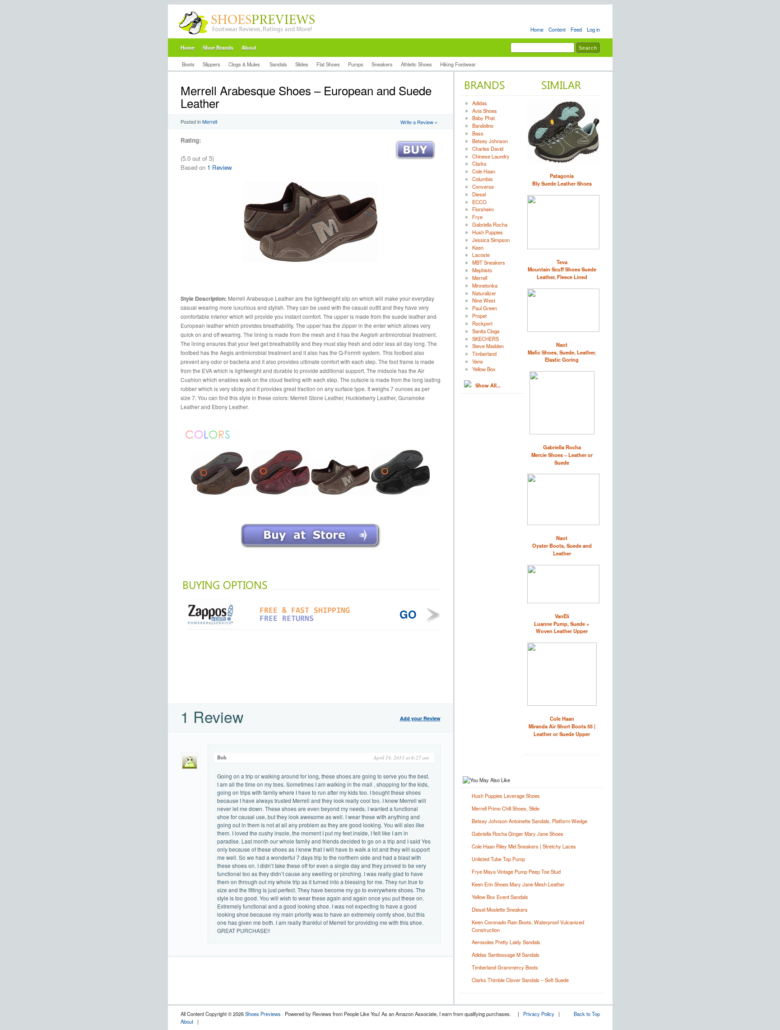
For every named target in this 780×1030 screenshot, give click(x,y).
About (248, 47)
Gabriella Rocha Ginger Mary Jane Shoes (517, 833)
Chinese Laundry (491, 156)
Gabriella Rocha (489, 224)
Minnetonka (484, 285)
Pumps (356, 64)
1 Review (219, 167)
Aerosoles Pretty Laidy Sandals (506, 942)
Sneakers (382, 64)
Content (557, 29)
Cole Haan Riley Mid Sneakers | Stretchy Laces (524, 846)
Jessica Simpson (491, 239)
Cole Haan (483, 171)
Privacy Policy (538, 1013)
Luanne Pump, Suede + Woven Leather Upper (562, 623)
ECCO (479, 201)
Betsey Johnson (490, 140)
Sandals (278, 64)
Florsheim (483, 209)
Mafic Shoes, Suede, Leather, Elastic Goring (562, 352)
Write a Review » (418, 122)
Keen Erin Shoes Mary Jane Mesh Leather (518, 884)
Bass (477, 133)
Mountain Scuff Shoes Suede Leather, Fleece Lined (562, 269)
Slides (302, 64)
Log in (593, 29)
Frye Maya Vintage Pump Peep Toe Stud (516, 871)
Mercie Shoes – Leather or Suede (562, 454)
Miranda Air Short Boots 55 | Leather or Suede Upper (562, 726)
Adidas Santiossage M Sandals (505, 954)
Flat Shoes (328, 64)
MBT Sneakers (488, 262)
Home (536, 29)
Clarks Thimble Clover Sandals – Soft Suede (520, 979)
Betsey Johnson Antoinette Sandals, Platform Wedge (529, 821)
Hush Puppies (487, 232)
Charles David (487, 148)
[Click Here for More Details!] (310, 549)
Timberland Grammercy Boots (505, 967)
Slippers (211, 64)
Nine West (483, 300)
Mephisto (482, 270)
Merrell (209, 121)
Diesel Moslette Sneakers (500, 909)
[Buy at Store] (415, 161)
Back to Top (587, 1013)
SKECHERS (485, 338)
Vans (477, 361)
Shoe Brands (218, 47)
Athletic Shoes (416, 64)
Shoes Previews (263, 1013)
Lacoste (481, 254)
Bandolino (482, 125)
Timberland (484, 353)
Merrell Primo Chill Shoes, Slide (505, 808)
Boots (188, 64)
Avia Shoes (484, 110)
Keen (477, 247)
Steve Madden (488, 346)
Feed (576, 29)
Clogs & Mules (245, 64)
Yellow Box (484, 369)
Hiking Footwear (458, 64)
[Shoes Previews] (247, 36)
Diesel (479, 194)
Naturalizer (484, 293)
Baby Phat (483, 117)
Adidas (479, 103)
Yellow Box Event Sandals (500, 896)
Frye (477, 216)
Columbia (482, 178)
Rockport (482, 323)
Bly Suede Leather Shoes (562, 179)
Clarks (479, 163)
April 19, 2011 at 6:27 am (401, 757)
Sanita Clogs (486, 331)
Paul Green (484, 308)
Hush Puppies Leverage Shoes (506, 795)
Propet (479, 315)
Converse (483, 186)
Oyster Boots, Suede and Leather (562, 545)
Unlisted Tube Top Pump (498, 858)
